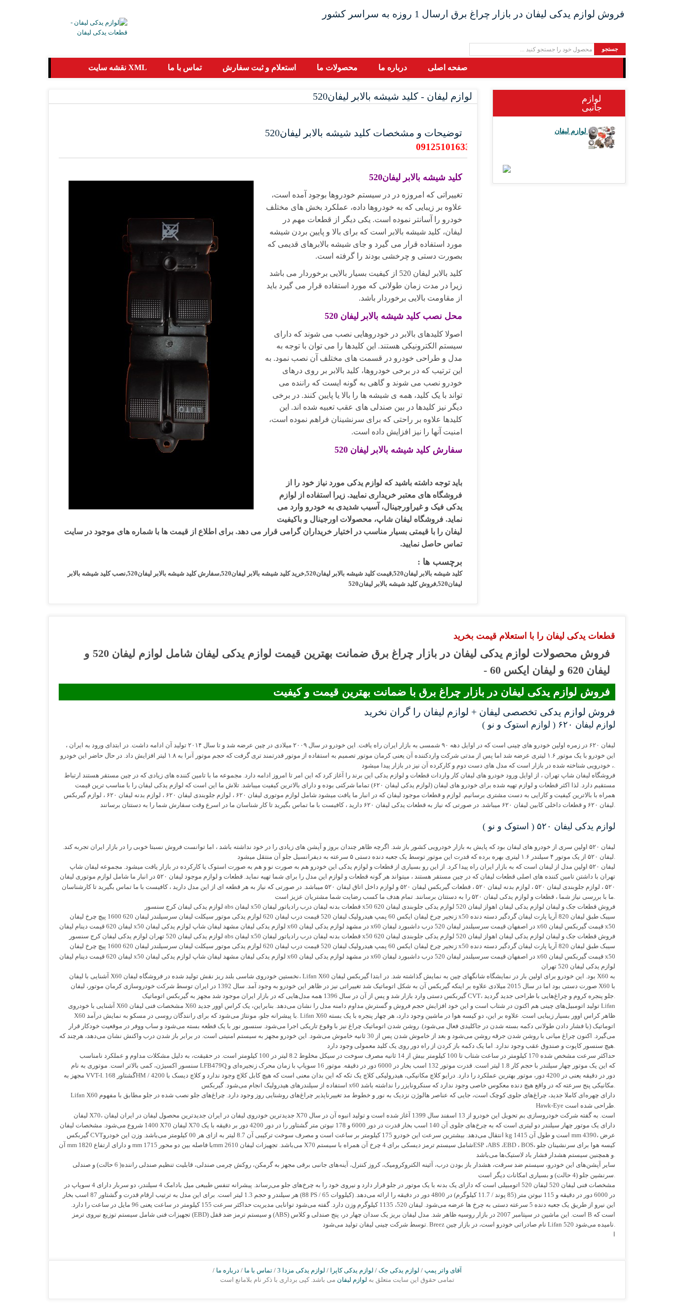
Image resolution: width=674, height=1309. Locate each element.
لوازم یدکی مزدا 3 (301, 1270)
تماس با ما (258, 1270)
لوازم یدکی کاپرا (352, 1270)
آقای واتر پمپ (443, 1270)
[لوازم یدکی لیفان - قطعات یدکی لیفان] (90, 28)
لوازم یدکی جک (398, 1270)
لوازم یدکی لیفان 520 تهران (578, 966)
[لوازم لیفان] (601, 131)
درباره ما (227, 1270)
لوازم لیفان (351, 1279)
